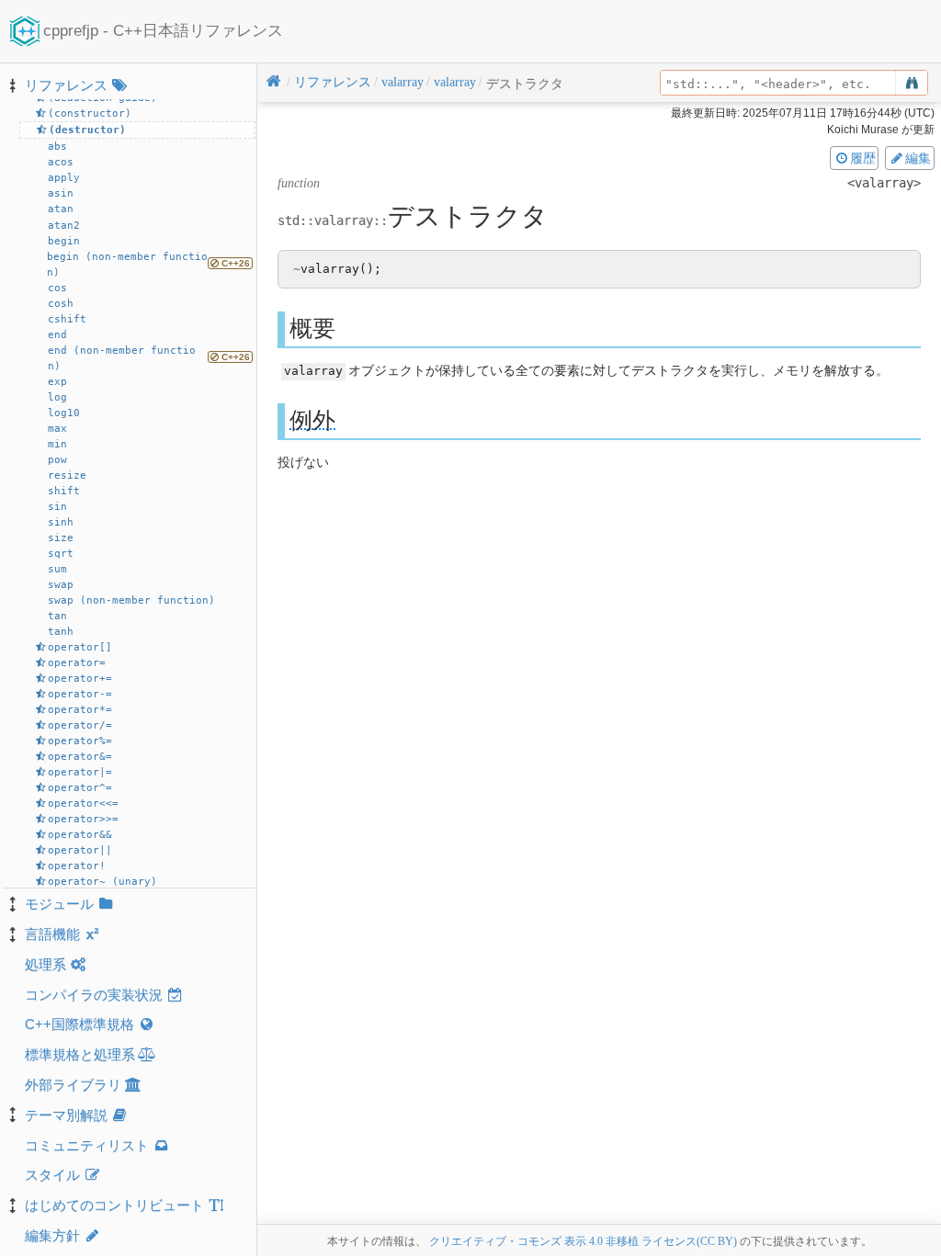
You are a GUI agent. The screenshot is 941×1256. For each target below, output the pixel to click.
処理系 (45, 964)
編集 (918, 158)
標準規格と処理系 (80, 1054)
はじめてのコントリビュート (114, 1205)
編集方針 (52, 1235)
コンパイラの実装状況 (94, 994)
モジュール (59, 903)
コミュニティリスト (87, 1145)
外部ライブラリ (73, 1084)
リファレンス (66, 85)
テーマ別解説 (66, 1115)
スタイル (52, 1174)
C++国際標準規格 (79, 1024)
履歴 (863, 158)
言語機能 (52, 934)
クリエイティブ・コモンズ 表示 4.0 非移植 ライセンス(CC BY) (583, 1241)
